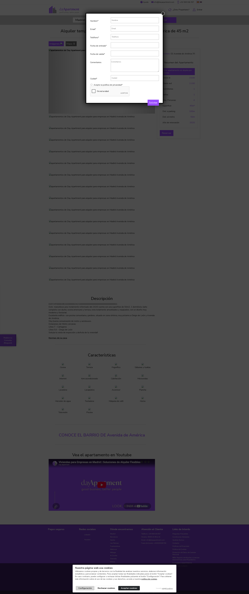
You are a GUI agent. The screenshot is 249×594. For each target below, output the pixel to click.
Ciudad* (93, 78)
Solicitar (153, 102)
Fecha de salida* (97, 54)
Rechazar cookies (106, 588)
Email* (93, 29)
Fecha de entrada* (98, 45)
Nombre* (94, 21)
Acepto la (108, 84)
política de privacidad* (113, 84)
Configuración (85, 588)
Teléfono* (94, 37)
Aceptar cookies (129, 588)
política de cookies (149, 579)
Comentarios (95, 62)
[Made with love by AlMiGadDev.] (164, 589)
